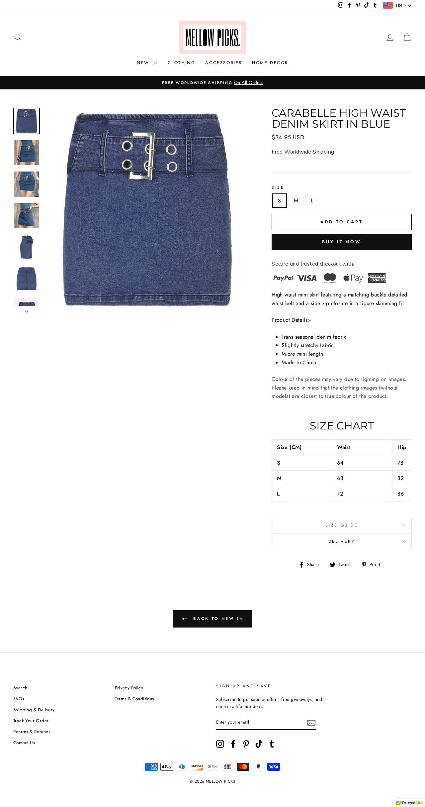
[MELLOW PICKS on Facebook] (233, 744)
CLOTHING (182, 62)
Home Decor (270, 62)
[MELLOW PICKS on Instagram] (220, 744)
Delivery (341, 541)
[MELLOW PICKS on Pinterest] (246, 744)
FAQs (18, 698)
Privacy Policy (129, 687)
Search (20, 687)
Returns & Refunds (31, 731)
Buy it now (341, 242)
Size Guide (341, 525)
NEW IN (147, 62)
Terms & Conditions (134, 698)
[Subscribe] (311, 722)
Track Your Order (30, 720)
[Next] (26, 309)
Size (278, 187)
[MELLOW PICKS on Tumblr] (272, 744)
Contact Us (24, 742)
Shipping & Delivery (34, 709)
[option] (212, 82)
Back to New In (217, 618)
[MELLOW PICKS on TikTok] (259, 744)
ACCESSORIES (223, 62)
